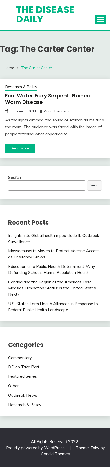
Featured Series (22, 376)
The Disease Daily (45, 14)
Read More (20, 148)
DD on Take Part (23, 366)
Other (13, 385)
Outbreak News (22, 395)
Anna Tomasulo (57, 111)
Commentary (20, 357)
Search (14, 177)
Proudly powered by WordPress (36, 447)
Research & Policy (21, 86)
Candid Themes (55, 453)
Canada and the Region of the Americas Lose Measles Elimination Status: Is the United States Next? (52, 288)
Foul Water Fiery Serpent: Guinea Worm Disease (48, 99)
